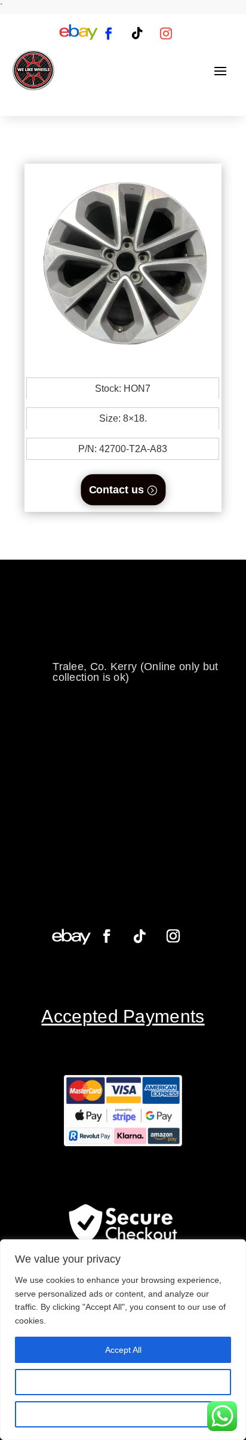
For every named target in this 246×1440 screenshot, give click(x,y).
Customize (123, 1382)
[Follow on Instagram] (166, 33)
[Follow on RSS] (78, 33)
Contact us (115, 489)
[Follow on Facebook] (109, 33)
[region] (123, 1339)
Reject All (123, 1414)
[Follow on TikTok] (137, 33)
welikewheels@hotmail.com (121, 629)
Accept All (123, 1350)
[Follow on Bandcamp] (71, 936)
